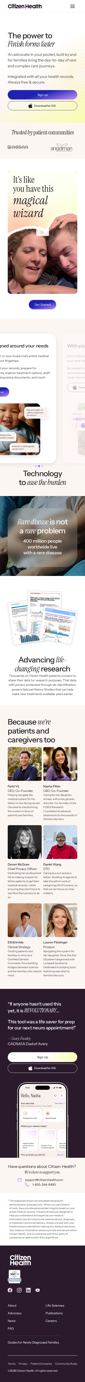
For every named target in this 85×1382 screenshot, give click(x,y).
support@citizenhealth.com (44, 1180)
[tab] (36, 466)
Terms (12, 1363)
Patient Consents (41, 1363)
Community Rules (66, 1363)
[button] (72, 6)
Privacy (23, 1363)
